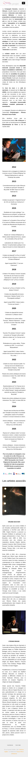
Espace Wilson (20, 751)
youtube (18, 745)
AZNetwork (14, 753)
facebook (10, 745)
